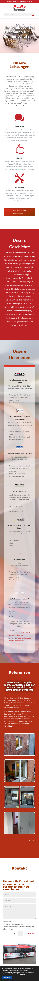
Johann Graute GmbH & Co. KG (19, 453)
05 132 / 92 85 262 (13, 1)
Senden (30, 933)
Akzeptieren (7, 977)
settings (22, 974)
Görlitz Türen (19, 559)
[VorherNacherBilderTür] (19, 807)
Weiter (31, 840)
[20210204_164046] (19, 755)
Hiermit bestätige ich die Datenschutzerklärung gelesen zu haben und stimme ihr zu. (18, 926)
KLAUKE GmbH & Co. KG (20, 599)
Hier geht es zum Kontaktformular (19, 212)
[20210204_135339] (19, 781)
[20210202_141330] (19, 833)
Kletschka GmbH (19, 491)
